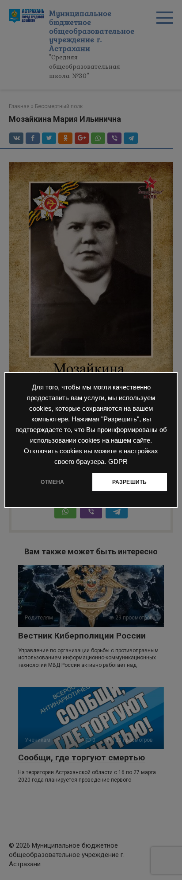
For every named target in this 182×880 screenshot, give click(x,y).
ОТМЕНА (52, 482)
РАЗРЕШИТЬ (129, 482)
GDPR (118, 461)
